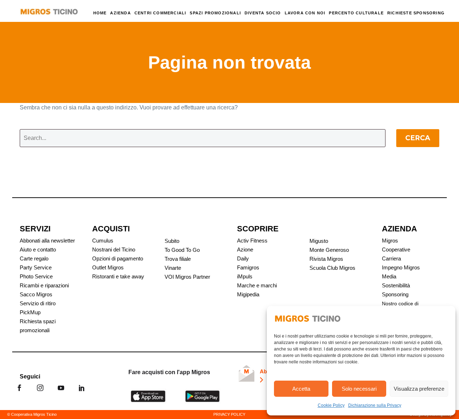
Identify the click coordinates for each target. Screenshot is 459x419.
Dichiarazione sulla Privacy (374, 405)
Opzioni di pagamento (117, 258)
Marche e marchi (257, 285)
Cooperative (396, 249)
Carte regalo (34, 258)
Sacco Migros (36, 294)
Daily (243, 258)
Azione (245, 249)
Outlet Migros (108, 267)
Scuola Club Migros (332, 268)
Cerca (417, 138)
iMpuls (244, 276)
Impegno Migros (401, 267)
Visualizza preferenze (419, 389)
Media (389, 276)
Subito (172, 241)
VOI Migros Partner (187, 277)
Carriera (391, 258)
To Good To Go (182, 250)
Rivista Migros (326, 259)
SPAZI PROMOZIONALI (215, 13)
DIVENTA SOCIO (263, 13)
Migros (390, 240)
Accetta (301, 389)
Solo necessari (359, 389)
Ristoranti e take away (118, 276)
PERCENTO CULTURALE (356, 13)
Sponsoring (395, 294)
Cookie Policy (331, 405)
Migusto (318, 241)
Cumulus (102, 240)
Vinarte (173, 268)
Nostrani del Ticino (113, 249)
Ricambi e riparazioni (44, 285)
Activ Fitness (252, 240)
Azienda (120, 13)
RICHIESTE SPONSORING (416, 13)
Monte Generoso (329, 250)
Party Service (36, 267)
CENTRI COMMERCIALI (160, 13)
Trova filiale (178, 259)
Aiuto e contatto (38, 249)
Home (100, 13)
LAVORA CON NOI (305, 13)
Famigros (248, 267)
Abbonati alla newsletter (47, 240)
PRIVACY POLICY (229, 414)
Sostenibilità (396, 285)
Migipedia (248, 294)
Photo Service (36, 276)
